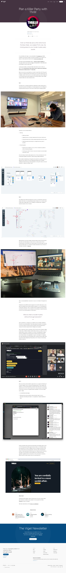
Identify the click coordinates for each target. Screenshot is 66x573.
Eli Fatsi (30, 68)
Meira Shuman (21, 69)
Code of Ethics (45, 552)
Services (51, 1)
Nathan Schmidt (27, 69)
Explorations (55, 551)
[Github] (8, 565)
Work (48, 1)
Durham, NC (54, 565)
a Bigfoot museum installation (39, 61)
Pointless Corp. (55, 549)
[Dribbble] (9, 565)
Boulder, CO (57, 565)
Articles (54, 1)
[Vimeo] (14, 565)
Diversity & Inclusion (45, 554)
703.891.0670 (4, 557)
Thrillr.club (29, 246)
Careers (57, 1)
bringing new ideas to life (38, 58)
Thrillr (32, 62)
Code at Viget (55, 552)
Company (44, 549)
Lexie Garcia (44, 68)
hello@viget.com (5, 556)
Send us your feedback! (34, 503)
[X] (6, 565)
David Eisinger (26, 68)
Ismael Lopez (39, 68)
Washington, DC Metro (50, 565)
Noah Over (33, 69)
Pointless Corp (39, 56)
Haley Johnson (34, 68)
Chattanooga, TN (61, 565)
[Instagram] (11, 565)
